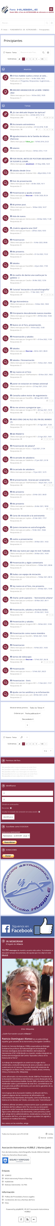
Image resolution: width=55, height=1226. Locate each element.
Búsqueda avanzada (48, 52)
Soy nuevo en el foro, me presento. (28, 586)
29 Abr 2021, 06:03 (39, 494)
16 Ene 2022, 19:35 (38, 95)
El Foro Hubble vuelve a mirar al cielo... (30, 76)
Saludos (15, 263)
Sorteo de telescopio (21, 657)
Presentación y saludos (22, 336)
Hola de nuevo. (19, 216)
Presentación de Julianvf (23, 446)
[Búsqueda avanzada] (51, 22)
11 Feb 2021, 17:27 (45, 683)
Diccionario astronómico (23, 124)
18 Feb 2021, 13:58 (45, 624)
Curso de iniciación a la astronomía (28, 515)
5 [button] (36, 59)
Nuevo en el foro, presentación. (26, 325)
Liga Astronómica (20, 301)
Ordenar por (19, 713)
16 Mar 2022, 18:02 (42, 304)
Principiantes (44, 29)
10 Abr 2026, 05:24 (41, 195)
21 (50, 118)
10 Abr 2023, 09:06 (40, 242)
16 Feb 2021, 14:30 (41, 647)
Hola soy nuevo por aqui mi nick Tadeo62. (31, 551)
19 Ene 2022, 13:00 (37, 327)
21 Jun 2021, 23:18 (41, 460)
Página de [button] (19, 59)
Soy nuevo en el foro (21, 372)
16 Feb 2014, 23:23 (42, 141)
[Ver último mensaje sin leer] (11, 76)
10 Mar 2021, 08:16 (45, 577)
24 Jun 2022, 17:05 (41, 266)
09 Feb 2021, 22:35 (40, 695)
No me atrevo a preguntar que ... (27, 407)
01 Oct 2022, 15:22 (41, 254)
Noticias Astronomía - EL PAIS (16, 1185)
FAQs (7, 1203)
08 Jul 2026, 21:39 (44, 173)
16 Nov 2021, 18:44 (45, 363)
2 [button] (26, 59)
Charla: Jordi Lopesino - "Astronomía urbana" (32, 598)
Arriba (50, 1134)
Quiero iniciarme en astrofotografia (28, 527)
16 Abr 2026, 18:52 (38, 78)
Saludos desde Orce (21, 170)
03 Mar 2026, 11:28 (44, 219)
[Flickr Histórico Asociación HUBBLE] (33, 1219)
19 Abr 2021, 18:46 (39, 530)
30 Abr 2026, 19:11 (38, 183)
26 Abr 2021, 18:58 (41, 506)
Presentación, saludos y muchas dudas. (30, 609)
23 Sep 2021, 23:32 (40, 386)
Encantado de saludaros (23, 457)
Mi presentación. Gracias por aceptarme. (31, 480)
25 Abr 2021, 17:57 (39, 518)
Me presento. (18, 251)
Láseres (15, 148)
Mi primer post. (19, 204)
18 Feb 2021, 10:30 (40, 636)
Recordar (5, 808)
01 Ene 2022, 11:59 (45, 339)
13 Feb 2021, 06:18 (41, 659)
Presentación (18, 668)
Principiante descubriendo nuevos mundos (31, 313)
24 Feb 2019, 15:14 (37, 115)
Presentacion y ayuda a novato (26, 193)
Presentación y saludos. (23, 621)
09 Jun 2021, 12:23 (45, 482)
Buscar (43, 52)
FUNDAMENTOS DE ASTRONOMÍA (23, 29)
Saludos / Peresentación (23, 360)
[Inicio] (27, 9)
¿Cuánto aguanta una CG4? (24, 228)
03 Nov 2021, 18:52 (46, 374)
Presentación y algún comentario (27, 562)
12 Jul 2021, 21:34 (38, 448)
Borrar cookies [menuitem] (47, 1137)
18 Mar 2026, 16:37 (39, 207)
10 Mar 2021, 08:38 (45, 565)
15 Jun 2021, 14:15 (39, 472)
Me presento (18, 492)
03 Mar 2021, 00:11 (42, 600)
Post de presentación (22, 181)
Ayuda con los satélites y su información (30, 692)
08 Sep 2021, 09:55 (41, 398)
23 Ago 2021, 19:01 (45, 436)
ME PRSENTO (18, 434)
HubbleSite (9, 1181)
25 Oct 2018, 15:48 (41, 127)
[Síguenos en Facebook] (21, 1219)
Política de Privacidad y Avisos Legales (20, 1196)
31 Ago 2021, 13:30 (45, 424)
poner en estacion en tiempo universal (30, 383)
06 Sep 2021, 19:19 (45, 410)
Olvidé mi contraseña (10, 804)
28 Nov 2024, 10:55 (39, 230)
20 (47, 118)
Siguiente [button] (45, 59)
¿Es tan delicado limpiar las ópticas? (28, 112)
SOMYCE (8, 1175)
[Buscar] (47, 22)
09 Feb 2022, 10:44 (45, 316)
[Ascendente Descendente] (27, 719)
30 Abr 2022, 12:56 (39, 280)
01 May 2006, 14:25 (43, 164)
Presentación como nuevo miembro (28, 633)
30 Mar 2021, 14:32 (41, 541)
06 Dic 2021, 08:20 (40, 351)
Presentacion (18, 240)
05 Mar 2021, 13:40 (45, 588)
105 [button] (42, 59)
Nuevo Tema (11, 52)
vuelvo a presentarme (22, 539)
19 (44, 118)
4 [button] (33, 59)
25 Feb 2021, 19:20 (41, 612)
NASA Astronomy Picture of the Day (18, 1178)
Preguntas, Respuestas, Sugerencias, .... (36, 81)
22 (52, 118)
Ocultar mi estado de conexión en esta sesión (20, 812)
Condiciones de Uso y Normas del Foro (20, 1200)
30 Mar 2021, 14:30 (41, 553)
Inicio (5, 29)
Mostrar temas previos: (19, 707)
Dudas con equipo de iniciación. (26, 574)
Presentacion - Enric (21, 680)
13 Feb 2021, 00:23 (39, 671)
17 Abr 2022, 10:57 (37, 292)
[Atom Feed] (27, 1219)
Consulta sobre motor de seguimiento (29, 395)
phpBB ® (19, 1209)
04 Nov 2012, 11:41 (40, 151)
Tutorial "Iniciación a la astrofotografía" (31, 289)
